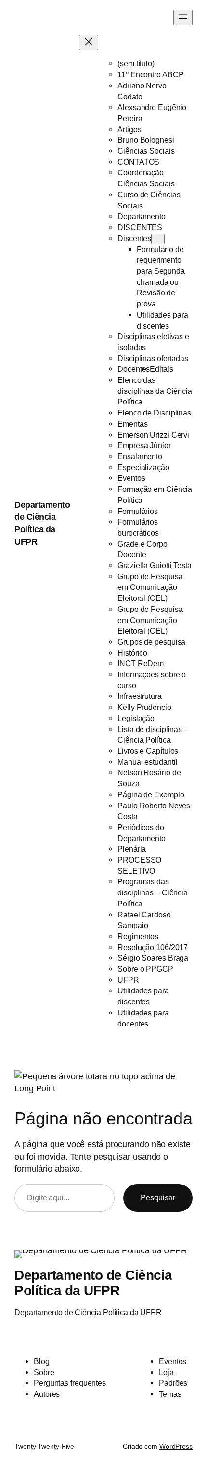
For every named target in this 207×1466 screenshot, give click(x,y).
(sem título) (136, 63)
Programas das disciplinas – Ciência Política (152, 892)
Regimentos (137, 936)
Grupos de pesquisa (151, 641)
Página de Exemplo (150, 794)
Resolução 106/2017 (152, 947)
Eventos (131, 478)
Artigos (129, 129)
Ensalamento (139, 456)
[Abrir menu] (183, 17)
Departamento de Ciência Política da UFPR (93, 1282)
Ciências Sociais (145, 151)
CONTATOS (138, 162)
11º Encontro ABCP (150, 74)
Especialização (143, 467)
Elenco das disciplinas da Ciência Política (154, 391)
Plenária (131, 848)
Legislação (136, 718)
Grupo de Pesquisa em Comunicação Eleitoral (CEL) (149, 587)
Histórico (132, 652)
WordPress (176, 1446)
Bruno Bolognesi (145, 139)
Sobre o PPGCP (145, 969)
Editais (161, 369)
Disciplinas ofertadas (152, 358)
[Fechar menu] (88, 42)
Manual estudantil (147, 761)
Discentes (134, 238)
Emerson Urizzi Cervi (153, 434)
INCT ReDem (140, 663)
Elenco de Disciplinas (154, 412)
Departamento (141, 216)
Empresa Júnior (144, 445)
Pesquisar (158, 1197)
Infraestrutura (139, 696)
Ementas (132, 423)
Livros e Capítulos (147, 750)
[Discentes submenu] (158, 239)
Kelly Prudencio (144, 707)
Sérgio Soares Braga (152, 957)
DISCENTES (139, 227)
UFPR (128, 980)
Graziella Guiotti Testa (154, 565)
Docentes (133, 369)
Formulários (137, 511)
